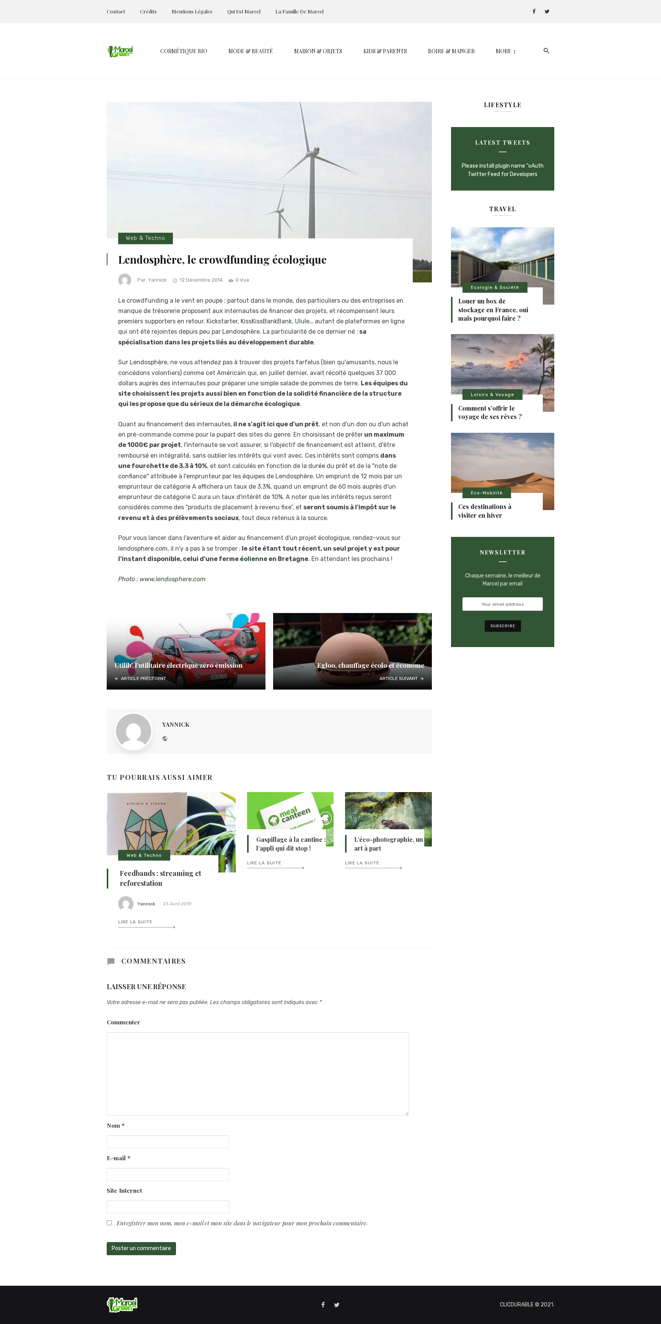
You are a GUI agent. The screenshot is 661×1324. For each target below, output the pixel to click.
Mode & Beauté (250, 51)
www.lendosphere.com (172, 579)
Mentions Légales (192, 11)
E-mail (118, 1158)
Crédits (148, 11)
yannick (157, 280)
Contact (116, 11)
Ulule (302, 321)
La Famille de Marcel (299, 11)
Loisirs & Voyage (492, 394)
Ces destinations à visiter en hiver (484, 510)
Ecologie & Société (495, 287)
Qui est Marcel (243, 11)
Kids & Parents (385, 51)
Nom (116, 1125)
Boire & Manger (451, 51)
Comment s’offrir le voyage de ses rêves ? (490, 412)
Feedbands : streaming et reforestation (160, 878)
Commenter (123, 1022)
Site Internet (124, 1190)
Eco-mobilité (487, 493)
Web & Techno (145, 238)
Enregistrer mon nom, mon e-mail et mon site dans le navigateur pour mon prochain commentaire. (242, 1223)
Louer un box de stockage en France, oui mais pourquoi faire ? (493, 309)
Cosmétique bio (183, 51)
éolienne (254, 559)
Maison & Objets (318, 51)
